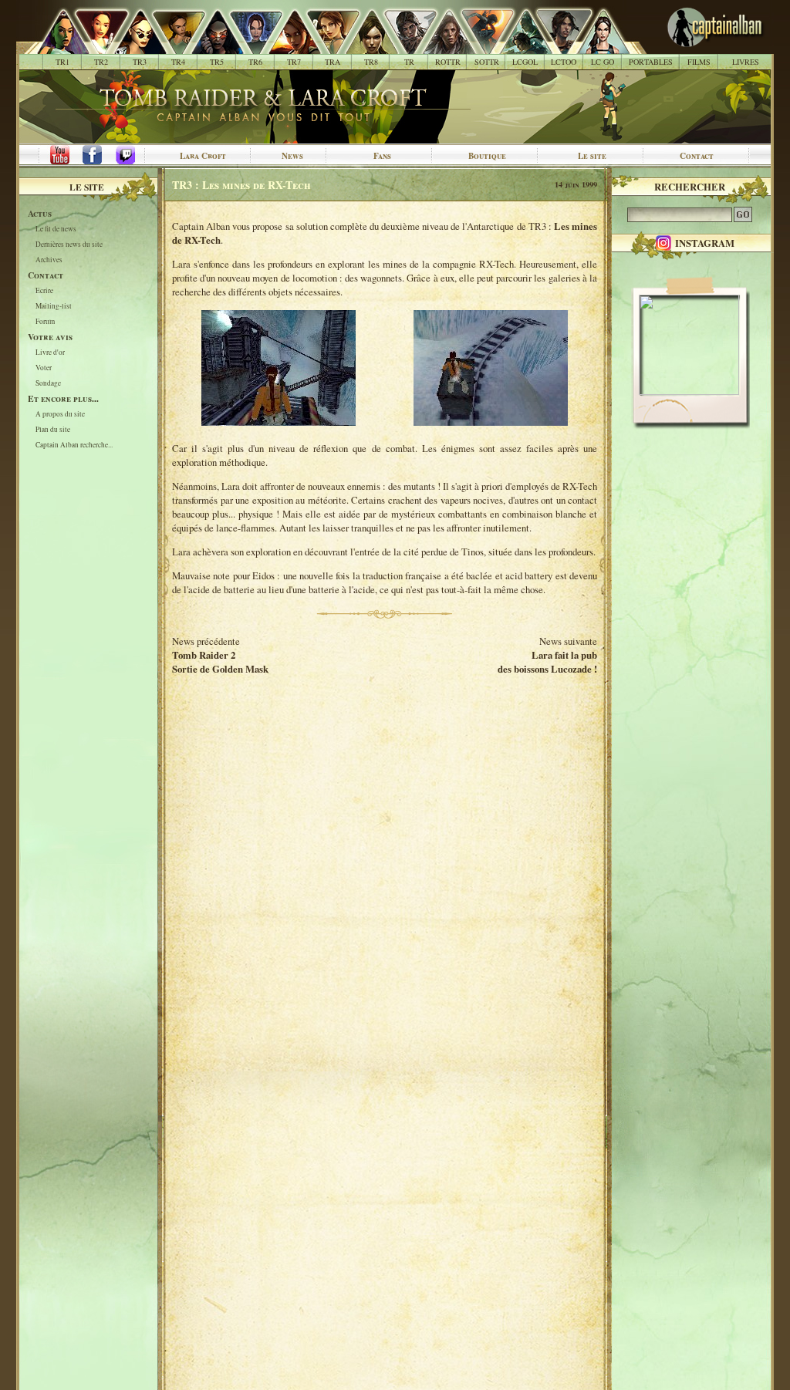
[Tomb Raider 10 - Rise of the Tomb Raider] (440, 46)
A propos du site (60, 415)
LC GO (602, 61)
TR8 (371, 61)
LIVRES (745, 61)
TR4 (178, 61)
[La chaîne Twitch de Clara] (133, 156)
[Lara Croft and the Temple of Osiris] (556, 46)
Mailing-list (53, 307)
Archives (48, 260)
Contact (697, 156)
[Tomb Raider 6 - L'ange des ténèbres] (247, 46)
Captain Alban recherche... (74, 445)
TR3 (140, 61)
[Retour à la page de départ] (690, 46)
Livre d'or (50, 353)
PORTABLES (651, 61)
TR (409, 61)
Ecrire (44, 291)
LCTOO (563, 61)
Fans (382, 156)
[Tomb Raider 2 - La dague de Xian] (93, 46)
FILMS (699, 61)
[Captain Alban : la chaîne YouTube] (56, 156)
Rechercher (689, 187)
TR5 (217, 61)
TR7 (294, 61)
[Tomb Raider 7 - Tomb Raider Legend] (286, 46)
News (292, 156)
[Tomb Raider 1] (59, 46)
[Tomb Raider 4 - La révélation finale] (170, 46)
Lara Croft (203, 156)
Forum (45, 322)
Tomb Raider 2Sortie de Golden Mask (220, 662)
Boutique (487, 156)
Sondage (48, 384)
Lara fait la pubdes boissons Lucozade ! (547, 662)
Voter (43, 368)
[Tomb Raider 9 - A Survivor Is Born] (401, 46)
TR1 (62, 61)
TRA (332, 61)
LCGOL (525, 61)
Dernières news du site (69, 245)
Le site (592, 156)
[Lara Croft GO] (594, 46)
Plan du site (52, 430)
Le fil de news (55, 229)
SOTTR (486, 61)
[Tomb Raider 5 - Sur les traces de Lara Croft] (209, 46)
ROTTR (448, 61)
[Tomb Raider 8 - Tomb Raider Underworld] (363, 46)
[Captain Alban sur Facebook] (94, 156)
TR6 (255, 61)
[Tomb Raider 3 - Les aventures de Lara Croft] (131, 46)
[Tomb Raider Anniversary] (324, 46)
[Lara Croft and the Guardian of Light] (517, 46)
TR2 (101, 61)
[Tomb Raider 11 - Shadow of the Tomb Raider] (479, 46)
